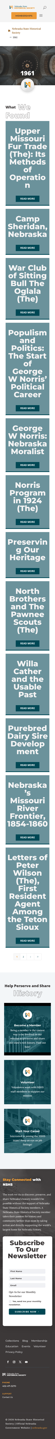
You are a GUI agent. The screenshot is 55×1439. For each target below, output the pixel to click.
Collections (12, 1340)
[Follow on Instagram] (14, 1362)
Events (26, 1346)
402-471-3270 (9, 1386)
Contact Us (7, 1397)
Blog (25, 1340)
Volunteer (40, 1346)
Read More (27, 198)
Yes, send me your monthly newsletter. (25, 1303)
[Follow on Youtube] (26, 1362)
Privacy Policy (14, 1352)
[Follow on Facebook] (8, 1362)
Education (12, 1346)
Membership (39, 1340)
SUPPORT (7, 1394)
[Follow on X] (20, 1362)
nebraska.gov (39, 1427)
